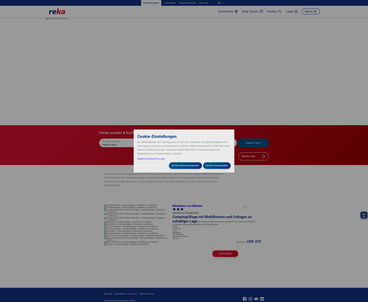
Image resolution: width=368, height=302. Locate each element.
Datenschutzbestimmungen (151, 158)
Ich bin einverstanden (217, 165)
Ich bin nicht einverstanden (185, 165)
